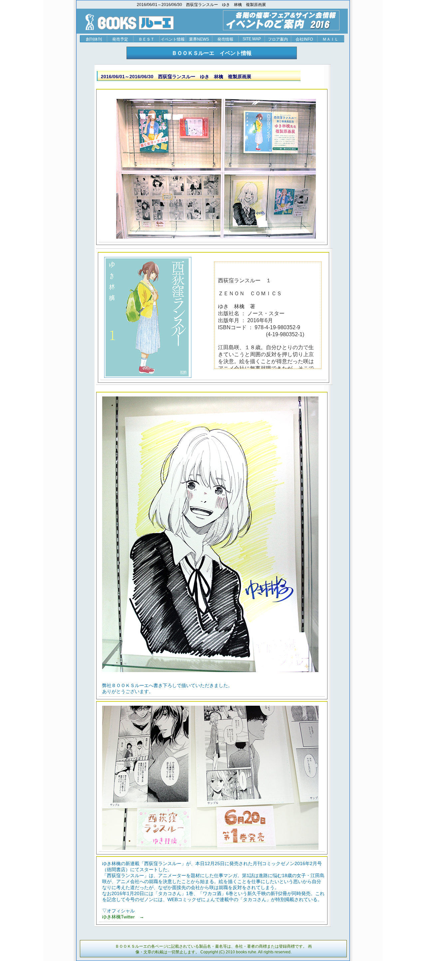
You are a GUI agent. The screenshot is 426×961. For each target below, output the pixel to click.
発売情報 (225, 39)
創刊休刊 (94, 39)
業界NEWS (199, 39)
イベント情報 (173, 39)
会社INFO (304, 39)
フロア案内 (278, 39)
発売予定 (120, 39)
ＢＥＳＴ (146, 39)
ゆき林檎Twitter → (123, 916)
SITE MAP (252, 39)
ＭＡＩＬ (330, 39)
